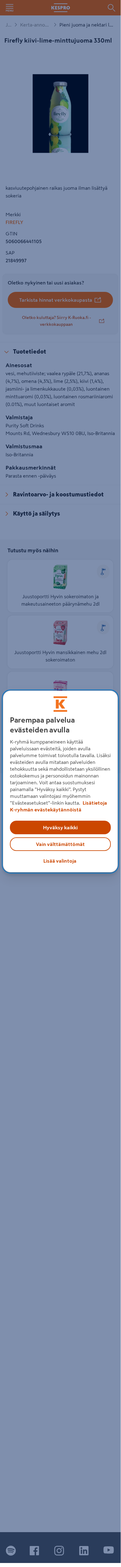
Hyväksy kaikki (60, 827)
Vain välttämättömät (60, 844)
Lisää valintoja (59, 860)
